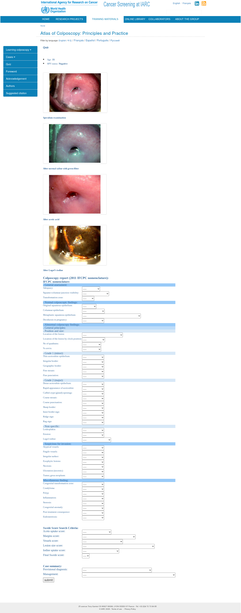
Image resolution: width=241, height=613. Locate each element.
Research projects (69, 19)
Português (102, 40)
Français (187, 3)
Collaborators (159, 19)
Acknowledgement (16, 78)
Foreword (11, 71)
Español (90, 40)
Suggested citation (16, 93)
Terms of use (117, 609)
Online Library (135, 19)
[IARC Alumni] (197, 3)
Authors (10, 86)
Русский (115, 40)
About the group (187, 19)
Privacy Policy (130, 609)
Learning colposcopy (18, 49)
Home (46, 19)
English (176, 3)
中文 (70, 40)
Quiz (8, 64)
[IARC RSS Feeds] (204, 3)
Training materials (105, 19)
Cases (10, 57)
